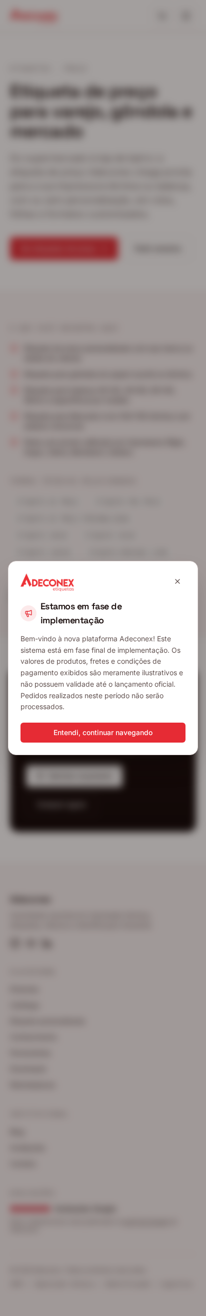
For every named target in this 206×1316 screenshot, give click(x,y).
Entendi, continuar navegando (103, 732)
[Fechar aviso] (178, 581)
